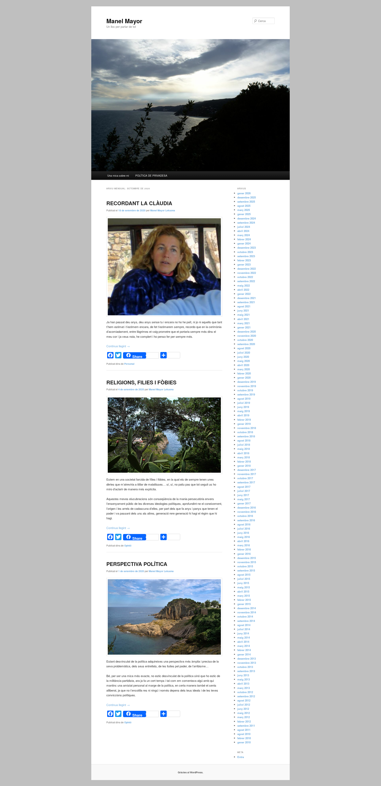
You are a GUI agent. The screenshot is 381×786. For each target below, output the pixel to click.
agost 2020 (243, 348)
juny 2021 (243, 310)
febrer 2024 (244, 239)
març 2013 (243, 688)
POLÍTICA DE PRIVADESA (151, 175)
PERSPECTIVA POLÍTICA (136, 564)
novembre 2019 (246, 386)
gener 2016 (244, 554)
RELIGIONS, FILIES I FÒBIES (141, 382)
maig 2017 (243, 499)
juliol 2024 (243, 227)
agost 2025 (243, 206)
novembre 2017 (246, 474)
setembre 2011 (246, 725)
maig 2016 (243, 537)
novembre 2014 (246, 612)
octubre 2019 (245, 390)
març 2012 (243, 717)
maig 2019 (243, 411)
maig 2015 (243, 587)
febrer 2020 (244, 373)
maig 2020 (243, 361)
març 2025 (243, 210)
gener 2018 (244, 466)
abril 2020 (243, 365)
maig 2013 (243, 679)
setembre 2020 (246, 344)
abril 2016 (243, 541)
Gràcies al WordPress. (190, 772)
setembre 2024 (246, 222)
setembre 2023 (246, 256)
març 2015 (243, 595)
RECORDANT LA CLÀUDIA (139, 203)
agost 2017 (243, 487)
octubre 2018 (245, 432)
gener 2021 (244, 327)
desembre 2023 (246, 247)
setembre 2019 (246, 394)
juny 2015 (243, 583)
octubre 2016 (245, 516)
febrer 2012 (244, 721)
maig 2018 (243, 449)
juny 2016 (243, 533)
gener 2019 (244, 424)
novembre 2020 (246, 336)
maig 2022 (243, 285)
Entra (240, 757)
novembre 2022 (246, 273)
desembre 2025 (246, 197)
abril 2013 (243, 683)
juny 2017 (243, 495)
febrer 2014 (244, 650)
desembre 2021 (246, 298)
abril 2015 (243, 591)
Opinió (127, 545)
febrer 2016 (244, 549)
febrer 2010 (244, 738)
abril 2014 (243, 642)
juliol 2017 (243, 491)
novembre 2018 (246, 428)
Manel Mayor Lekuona (162, 210)
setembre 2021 (246, 302)
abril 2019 (243, 415)
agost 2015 (243, 574)
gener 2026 (244, 193)
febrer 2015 (244, 600)
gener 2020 (244, 377)
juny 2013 (243, 675)
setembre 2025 (246, 201)
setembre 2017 (246, 482)
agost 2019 (243, 398)
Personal (129, 364)
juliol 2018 (243, 444)
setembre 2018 (246, 436)
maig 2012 (243, 713)
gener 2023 (244, 264)
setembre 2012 (246, 696)
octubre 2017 (245, 478)
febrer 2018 (244, 461)
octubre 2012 (245, 692)
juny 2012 (243, 709)
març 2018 (243, 457)
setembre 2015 (246, 570)
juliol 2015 (243, 579)
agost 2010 (243, 734)
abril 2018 (243, 453)
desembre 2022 (246, 268)
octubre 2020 (245, 340)
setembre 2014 (246, 621)
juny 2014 (243, 633)
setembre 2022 (246, 281)
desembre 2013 (246, 658)
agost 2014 (243, 625)
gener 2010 (244, 742)
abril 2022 (243, 290)
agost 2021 (243, 306)
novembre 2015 (246, 562)
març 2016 (243, 545)
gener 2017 (244, 503)
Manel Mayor (124, 20)
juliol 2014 (243, 629)
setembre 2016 (246, 520)
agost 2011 (243, 730)
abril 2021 (243, 319)
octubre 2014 (245, 616)
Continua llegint (118, 346)
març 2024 (243, 235)
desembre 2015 (246, 558)
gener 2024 (244, 243)
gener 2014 (244, 654)
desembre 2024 (246, 218)
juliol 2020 (243, 352)
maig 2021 (243, 315)
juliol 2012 (243, 704)
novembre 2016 (246, 512)
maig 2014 (243, 637)
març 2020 (243, 369)
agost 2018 (243, 440)
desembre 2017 (246, 470)
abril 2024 (243, 231)
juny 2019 (243, 407)
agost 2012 (243, 700)
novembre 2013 (246, 663)
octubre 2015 (245, 566)
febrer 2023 (244, 260)
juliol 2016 (243, 528)
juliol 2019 (243, 403)
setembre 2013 (246, 671)
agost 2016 (243, 524)
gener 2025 (244, 214)
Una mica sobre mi (118, 175)
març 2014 (243, 646)
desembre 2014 (246, 608)
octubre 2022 (245, 277)
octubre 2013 (245, 667)
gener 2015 (244, 604)
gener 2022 (244, 294)
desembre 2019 (246, 382)
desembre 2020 (246, 331)
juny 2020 (243, 357)
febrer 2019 (244, 419)
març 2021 (243, 323)
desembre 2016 (246, 507)
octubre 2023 (245, 252)
